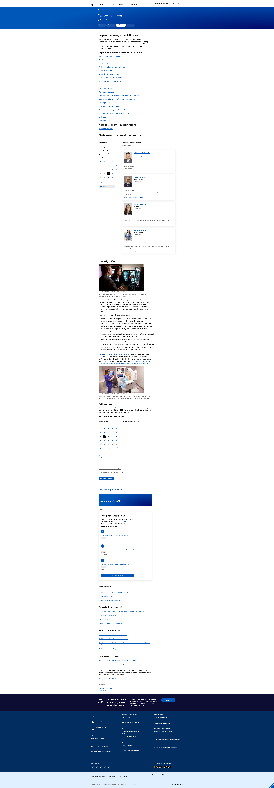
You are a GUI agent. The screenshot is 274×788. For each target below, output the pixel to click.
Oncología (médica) (105, 88)
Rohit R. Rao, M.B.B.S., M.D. (142, 153)
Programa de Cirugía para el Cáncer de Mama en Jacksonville (120, 110)
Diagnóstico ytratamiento (111, 25)
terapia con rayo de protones (111, 342)
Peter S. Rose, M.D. (139, 177)
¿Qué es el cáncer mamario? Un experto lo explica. (113, 592)
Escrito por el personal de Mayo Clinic (110, 469)
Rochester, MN (104, 150)
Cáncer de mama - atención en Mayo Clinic (111, 472)
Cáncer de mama (110, 15)
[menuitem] (102, 25)
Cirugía (101, 60)
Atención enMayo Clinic (131, 25)
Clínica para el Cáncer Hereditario (110, 78)
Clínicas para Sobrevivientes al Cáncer (112, 67)
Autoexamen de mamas (106, 596)
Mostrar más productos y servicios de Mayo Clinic (113, 664)
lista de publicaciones (115, 408)
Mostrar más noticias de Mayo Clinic (109, 649)
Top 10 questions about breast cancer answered (113, 635)
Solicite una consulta (106, 478)
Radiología (102, 117)
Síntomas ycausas (102, 25)
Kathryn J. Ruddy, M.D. (140, 204)
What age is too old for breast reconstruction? (114, 535)
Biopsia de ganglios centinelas (107, 615)
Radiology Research (106, 129)
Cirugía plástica (104, 63)
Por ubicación (102, 147)
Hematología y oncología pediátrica (111, 81)
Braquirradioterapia (104, 619)
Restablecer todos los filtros (107, 186)
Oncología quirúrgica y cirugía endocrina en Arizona (117, 99)
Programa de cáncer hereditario (110, 106)
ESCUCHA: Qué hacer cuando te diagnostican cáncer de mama (117, 660)
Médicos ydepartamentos (121, 25)
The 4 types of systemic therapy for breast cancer (113, 639)
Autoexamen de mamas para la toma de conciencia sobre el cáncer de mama (121, 611)
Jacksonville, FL (105, 153)
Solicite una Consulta (105, 19)
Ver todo (101, 462)
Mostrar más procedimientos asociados (110, 623)
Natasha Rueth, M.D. (140, 230)
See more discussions (117, 575)
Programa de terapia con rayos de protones (114, 113)
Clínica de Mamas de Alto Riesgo (110, 74)
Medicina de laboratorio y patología (111, 85)
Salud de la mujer (105, 120)
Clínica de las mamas (106, 70)
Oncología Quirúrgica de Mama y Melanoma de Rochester (119, 95)
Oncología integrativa (106, 92)
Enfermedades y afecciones (106, 9)
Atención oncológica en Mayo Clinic (111, 56)
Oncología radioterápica (107, 103)
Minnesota (101, 459)
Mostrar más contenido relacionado (109, 600)
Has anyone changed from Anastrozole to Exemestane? (117, 550)
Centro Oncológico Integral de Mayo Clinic (115, 354)
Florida (100, 457)
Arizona (100, 455)
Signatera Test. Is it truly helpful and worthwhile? (115, 564)
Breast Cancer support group (122, 521)
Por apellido (101, 157)
